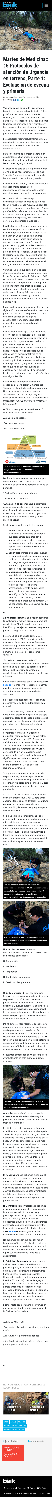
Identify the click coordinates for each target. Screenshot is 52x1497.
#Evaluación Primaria (14, 1429)
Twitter (32, 1488)
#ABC (6, 1422)
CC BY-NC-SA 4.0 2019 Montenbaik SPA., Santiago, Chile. (26, 1493)
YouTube (42, 1488)
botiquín (7, 684)
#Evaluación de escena (15, 1426)
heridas (12, 1231)
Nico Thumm (9, 97)
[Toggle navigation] (46, 5)
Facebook (21, 1488)
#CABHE (21, 1422)
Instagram (9, 1488)
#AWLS (13, 1422)
